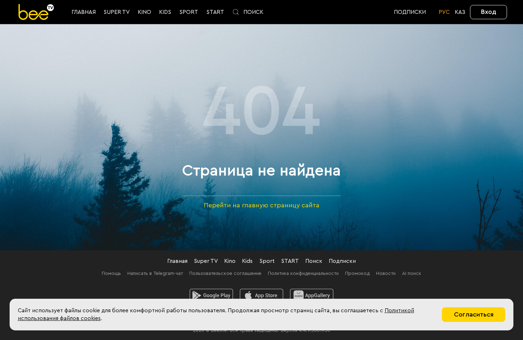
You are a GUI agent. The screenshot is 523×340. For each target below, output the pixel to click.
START (290, 261)
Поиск (313, 261)
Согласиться (473, 314)
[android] (211, 295)
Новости (386, 273)
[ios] (262, 295)
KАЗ (460, 12)
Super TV (206, 261)
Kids (247, 261)
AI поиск (411, 273)
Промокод (357, 273)
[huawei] (312, 295)
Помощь (111, 273)
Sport (267, 261)
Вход (488, 12)
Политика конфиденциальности (303, 273)
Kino (230, 261)
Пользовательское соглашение (225, 273)
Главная (177, 261)
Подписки (342, 261)
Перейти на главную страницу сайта (261, 205)
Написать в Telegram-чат (155, 273)
